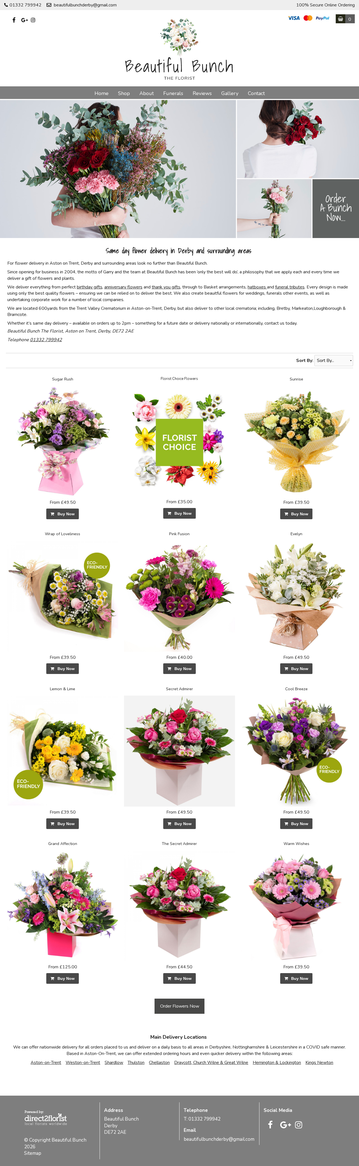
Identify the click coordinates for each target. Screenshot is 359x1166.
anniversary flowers (123, 287)
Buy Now (65, 514)
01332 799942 (46, 340)
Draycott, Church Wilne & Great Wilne (211, 1062)
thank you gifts (166, 287)
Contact (256, 93)
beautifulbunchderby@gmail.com (85, 5)
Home (102, 93)
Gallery (229, 93)
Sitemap (32, 1153)
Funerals (173, 93)
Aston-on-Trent (46, 1062)
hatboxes (257, 287)
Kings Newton (319, 1062)
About (146, 93)
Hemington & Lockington (277, 1062)
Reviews (202, 93)
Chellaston (159, 1062)
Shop (124, 93)
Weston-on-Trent (83, 1062)
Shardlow (114, 1062)
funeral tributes (290, 287)
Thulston (136, 1062)
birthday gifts (89, 287)
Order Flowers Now (179, 1006)
